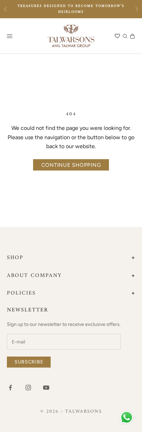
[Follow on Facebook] (10, 387)
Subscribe (28, 362)
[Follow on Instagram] (28, 387)
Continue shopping (71, 165)
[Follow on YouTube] (46, 387)
